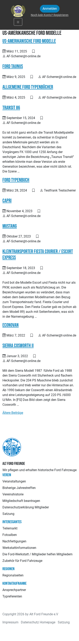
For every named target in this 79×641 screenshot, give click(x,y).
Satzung (8, 514)
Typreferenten (12, 596)
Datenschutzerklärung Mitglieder (25, 507)
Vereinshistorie (12, 494)
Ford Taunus (12, 66)
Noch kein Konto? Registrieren (49, 15)
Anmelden (50, 9)
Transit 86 (11, 108)
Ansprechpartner (14, 590)
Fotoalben (9, 535)
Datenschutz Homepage (38, 622)
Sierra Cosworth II (18, 346)
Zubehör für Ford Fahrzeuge (22, 561)
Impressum (10, 622)
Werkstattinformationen (19, 548)
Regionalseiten (12, 575)
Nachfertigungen (14, 541)
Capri (7, 201)
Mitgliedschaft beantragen (21, 501)
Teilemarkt (9, 528)
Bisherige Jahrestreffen (19, 488)
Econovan (10, 325)
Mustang (9, 226)
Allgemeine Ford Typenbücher (27, 87)
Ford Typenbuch (15, 180)
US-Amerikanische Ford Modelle (29, 41)
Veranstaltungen (14, 481)
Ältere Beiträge (12, 413)
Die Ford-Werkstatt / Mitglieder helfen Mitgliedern (37, 554)
